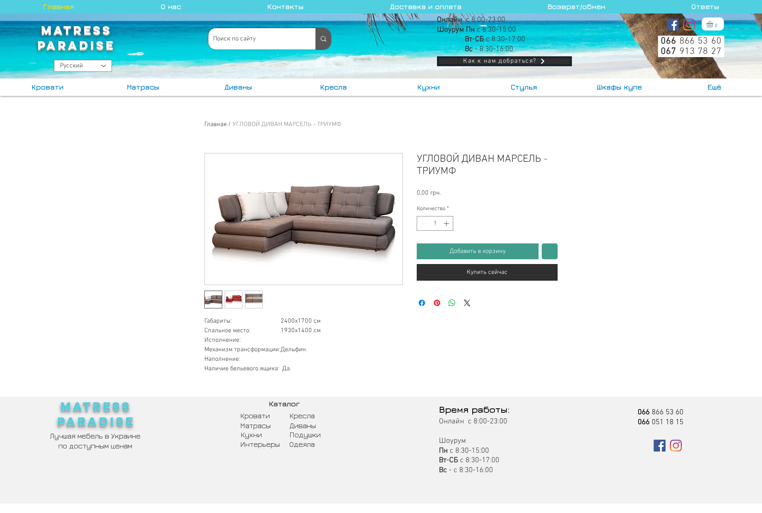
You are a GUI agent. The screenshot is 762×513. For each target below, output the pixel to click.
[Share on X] (467, 303)
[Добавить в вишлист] (550, 251)
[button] (713, 24)
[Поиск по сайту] (323, 39)
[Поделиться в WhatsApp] (452, 303)
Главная (215, 124)
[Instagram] (689, 25)
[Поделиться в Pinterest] (437, 303)
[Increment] (447, 223)
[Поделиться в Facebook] (422, 303)
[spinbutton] (435, 223)
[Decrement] (423, 223)
